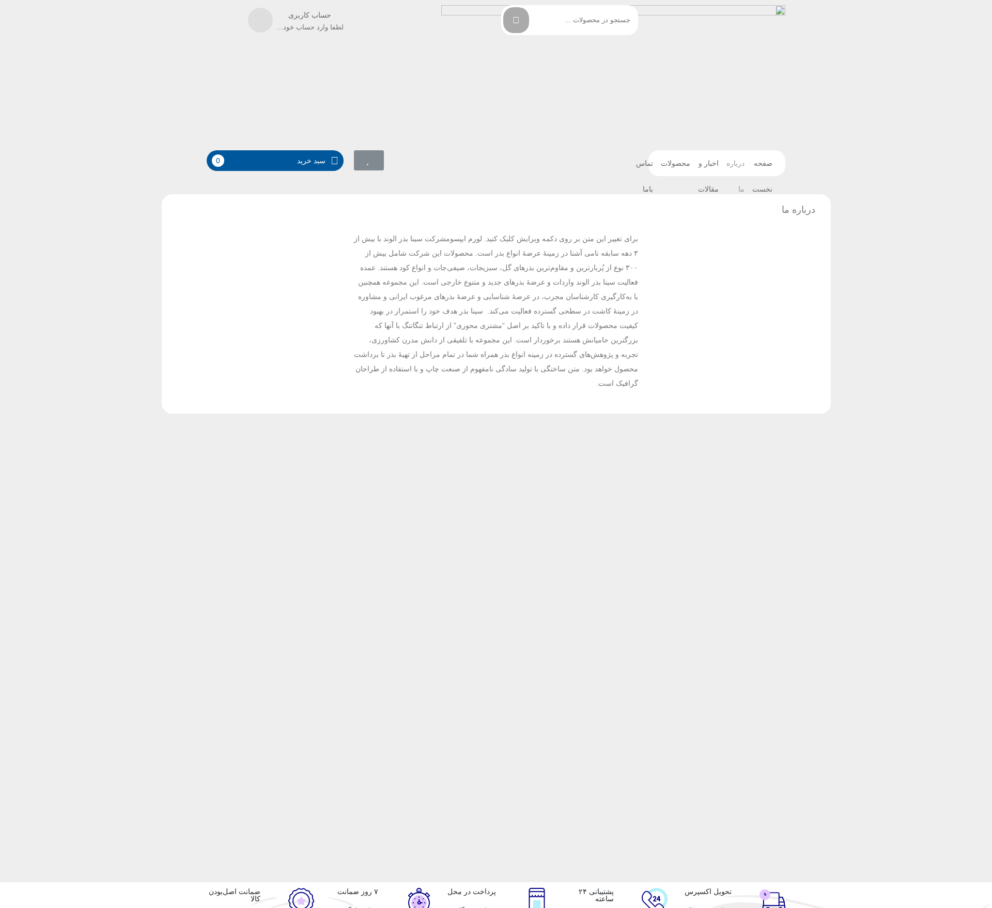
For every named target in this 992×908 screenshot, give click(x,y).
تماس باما (644, 167)
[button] (369, 160)
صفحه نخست (762, 167)
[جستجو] (516, 20)
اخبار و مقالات (708, 167)
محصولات (675, 163)
